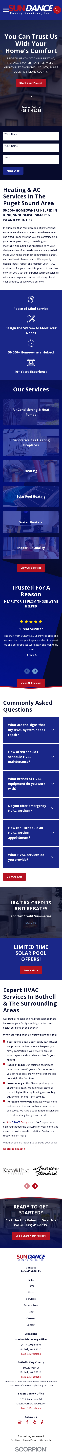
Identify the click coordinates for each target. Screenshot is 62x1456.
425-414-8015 (31, 110)
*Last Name (11, 146)
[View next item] (35, 671)
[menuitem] (15, 1440)
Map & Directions (31, 1353)
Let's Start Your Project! (31, 1235)
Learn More (31, 970)
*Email (8, 157)
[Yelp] (34, 1422)
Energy (17, 1122)
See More (31, 922)
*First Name (11, 134)
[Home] (31, 9)
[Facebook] (27, 1422)
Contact (31, 1324)
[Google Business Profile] (19, 1422)
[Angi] (42, 1422)
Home (31, 1285)
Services (31, 1298)
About (31, 1292)
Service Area (31, 1305)
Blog (31, 1311)
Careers (31, 1318)
